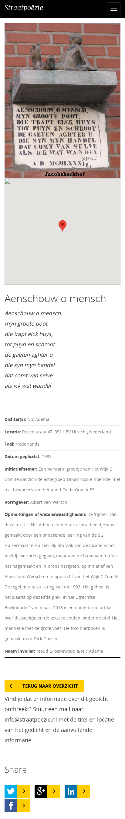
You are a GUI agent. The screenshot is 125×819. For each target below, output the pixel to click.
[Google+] (41, 791)
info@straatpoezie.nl (31, 719)
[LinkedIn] (71, 791)
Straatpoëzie (24, 7)
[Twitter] (11, 791)
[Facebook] (11, 805)
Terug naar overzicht (50, 686)
